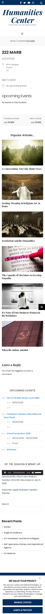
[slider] (38, 472)
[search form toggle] (41, 3)
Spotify (33, 489)
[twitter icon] (25, 2)
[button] (40, 578)
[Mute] (33, 472)
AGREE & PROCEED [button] (23, 610)
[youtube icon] (29, 2)
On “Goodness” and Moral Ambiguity (21, 538)
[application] (22, 472)
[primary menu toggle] (22, 34)
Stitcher (6, 493)
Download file (8, 476)
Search (5, 504)
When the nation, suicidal (15, 350)
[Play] (5, 472)
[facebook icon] (21, 2)
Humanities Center (22, 16)
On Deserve (9, 553)
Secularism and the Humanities (18, 240)
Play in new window (26, 476)
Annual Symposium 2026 (18, 433)
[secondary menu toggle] (3, 2)
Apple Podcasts (20, 489)
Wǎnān (7, 527)
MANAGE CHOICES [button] (22, 602)
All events (11, 449)
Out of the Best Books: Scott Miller (23, 397)
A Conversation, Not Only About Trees (22, 168)
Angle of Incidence (13, 532)
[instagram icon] (33, 2)
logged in (18, 370)
